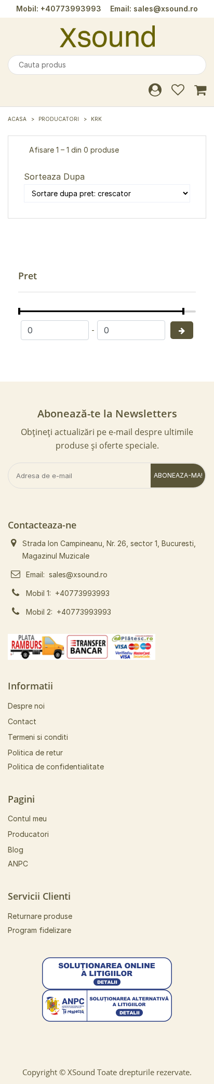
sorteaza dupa (54, 176)
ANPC (18, 863)
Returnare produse (40, 916)
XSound (81, 1072)
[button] (107, 972)
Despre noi (26, 705)
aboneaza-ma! (178, 475)
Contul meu (27, 818)
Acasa (17, 119)
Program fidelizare (39, 930)
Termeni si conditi (38, 737)
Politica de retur (35, 752)
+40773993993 (71, 8)
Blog (15, 849)
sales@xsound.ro (165, 8)
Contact (22, 721)
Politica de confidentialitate (56, 766)
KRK (96, 119)
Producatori (58, 119)
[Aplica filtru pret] (181, 330)
